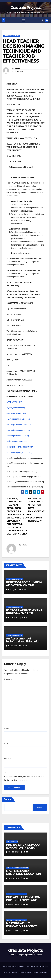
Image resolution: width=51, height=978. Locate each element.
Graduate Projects (25, 7)
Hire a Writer (13, 972)
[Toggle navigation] (23, 20)
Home (5, 972)
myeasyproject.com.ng (16, 408)
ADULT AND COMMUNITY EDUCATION (17, 867)
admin (17, 68)
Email (7, 743)
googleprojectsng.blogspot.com (20, 447)
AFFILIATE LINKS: (14, 402)
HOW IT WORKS (25, 972)
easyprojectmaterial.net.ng (18, 436)
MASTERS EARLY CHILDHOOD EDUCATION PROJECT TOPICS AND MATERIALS (23, 875)
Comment (9, 679)
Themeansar (43, 966)
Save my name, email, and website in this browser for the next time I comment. (25, 778)
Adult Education (12, 841)
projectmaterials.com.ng (17, 441)
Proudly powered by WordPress (14, 966)
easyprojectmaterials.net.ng (18, 419)
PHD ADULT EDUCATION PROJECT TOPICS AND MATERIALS (23, 900)
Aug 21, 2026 (13, 852)
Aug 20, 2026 (13, 904)
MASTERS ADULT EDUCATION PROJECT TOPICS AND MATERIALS (23, 926)
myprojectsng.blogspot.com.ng (19, 452)
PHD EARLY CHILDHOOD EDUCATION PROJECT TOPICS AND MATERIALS (23, 847)
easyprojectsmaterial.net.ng (18, 430)
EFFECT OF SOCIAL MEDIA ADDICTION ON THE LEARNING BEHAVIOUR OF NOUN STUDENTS (24, 587)
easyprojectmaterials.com (17, 413)
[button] (43, 20)
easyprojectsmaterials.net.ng (19, 425)
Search (7, 799)
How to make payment (40, 972)
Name (7, 729)
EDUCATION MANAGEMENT (11, 35)
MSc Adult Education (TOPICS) (16, 894)
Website (7, 758)
